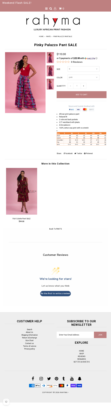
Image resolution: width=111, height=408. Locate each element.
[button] (82, 58)
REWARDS (81, 359)
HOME (81, 351)
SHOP (81, 354)
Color (59, 78)
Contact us (29, 343)
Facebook (69, 153)
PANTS (48, 36)
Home (41, 36)
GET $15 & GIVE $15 (82, 362)
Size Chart (29, 340)
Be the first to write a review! (55, 293)
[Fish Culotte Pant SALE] (21, 214)
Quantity (61, 86)
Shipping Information (29, 335)
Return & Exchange (29, 338)
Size (58, 69)
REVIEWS (81, 356)
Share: (59, 153)
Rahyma (63, 392)
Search (29, 330)
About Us (29, 332)
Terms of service (29, 346)
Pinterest (89, 153)
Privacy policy (29, 349)
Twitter (79, 153)
